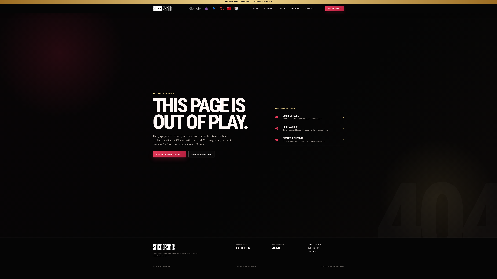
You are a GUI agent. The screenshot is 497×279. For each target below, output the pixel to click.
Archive (295, 8)
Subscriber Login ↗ (263, 2)
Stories (268, 8)
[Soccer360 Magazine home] (162, 8)
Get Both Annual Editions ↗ (238, 2)
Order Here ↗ (334, 8)
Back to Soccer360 (201, 154)
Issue (255, 8)
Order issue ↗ (314, 245)
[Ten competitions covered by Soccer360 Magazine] (212, 8)
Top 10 (281, 8)
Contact (312, 251)
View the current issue (169, 154)
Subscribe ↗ (314, 248)
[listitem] (185, 8)
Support (309, 8)
